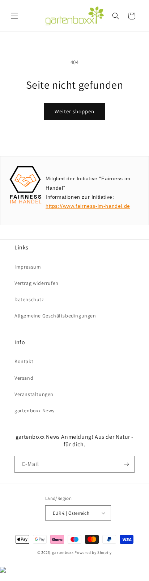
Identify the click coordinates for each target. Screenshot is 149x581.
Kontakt (23, 361)
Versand (23, 378)
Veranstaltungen (34, 394)
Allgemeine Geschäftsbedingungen (55, 315)
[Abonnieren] (126, 464)
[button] (14, 16)
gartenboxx (63, 552)
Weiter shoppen (74, 111)
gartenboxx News (34, 410)
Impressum (27, 267)
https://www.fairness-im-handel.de (88, 206)
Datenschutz (29, 299)
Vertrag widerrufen (36, 283)
